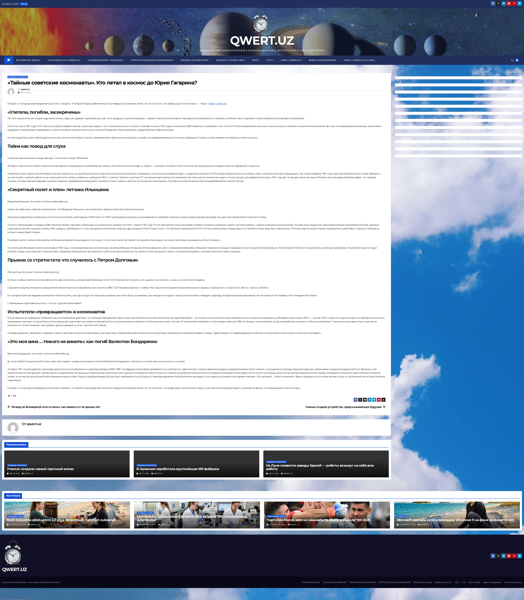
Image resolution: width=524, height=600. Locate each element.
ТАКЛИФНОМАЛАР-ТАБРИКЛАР (105, 60)
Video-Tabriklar (291, 60)
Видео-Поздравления (323, 60)
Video (255, 60)
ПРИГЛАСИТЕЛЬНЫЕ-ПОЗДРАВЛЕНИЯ (152, 60)
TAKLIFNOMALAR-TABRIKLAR (64, 60)
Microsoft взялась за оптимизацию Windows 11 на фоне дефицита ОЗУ (455, 520)
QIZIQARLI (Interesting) (194, 60)
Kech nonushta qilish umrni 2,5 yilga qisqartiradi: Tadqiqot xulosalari (61, 520)
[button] (512, 60)
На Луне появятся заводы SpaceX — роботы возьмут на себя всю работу (320, 467)
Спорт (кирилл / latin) (276, 516)
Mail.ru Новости (217, 103)
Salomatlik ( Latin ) (15, 516)
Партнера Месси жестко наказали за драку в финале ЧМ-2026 (318, 520)
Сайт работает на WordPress (14, 582)
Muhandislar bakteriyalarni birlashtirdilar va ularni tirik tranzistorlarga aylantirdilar (192, 518)
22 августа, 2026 (17, 524)
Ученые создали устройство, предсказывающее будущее (344, 406)
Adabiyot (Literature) (230, 60)
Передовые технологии (17, 77)
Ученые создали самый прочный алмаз (40, 469)
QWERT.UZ (262, 40)
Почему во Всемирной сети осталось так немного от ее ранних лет (55, 406)
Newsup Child (38, 582)
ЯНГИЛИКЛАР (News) (28, 60)
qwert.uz (25, 89)
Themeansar (55, 582)
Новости (401, 516)
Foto (270, 60)
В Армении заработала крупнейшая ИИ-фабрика (177, 469)
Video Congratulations (359, 60)
